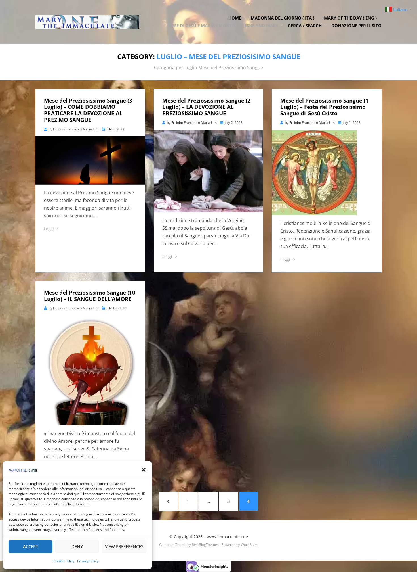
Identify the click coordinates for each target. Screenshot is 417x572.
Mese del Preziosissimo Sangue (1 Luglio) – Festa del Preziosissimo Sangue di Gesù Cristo (324, 107)
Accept (30, 546)
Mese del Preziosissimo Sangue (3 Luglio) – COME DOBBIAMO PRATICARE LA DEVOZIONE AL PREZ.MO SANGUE (88, 110)
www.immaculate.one (227, 536)
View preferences (124, 546)
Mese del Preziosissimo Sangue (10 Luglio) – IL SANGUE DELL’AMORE (89, 296)
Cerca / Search (305, 25)
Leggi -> (51, 228)
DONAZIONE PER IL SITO (356, 25)
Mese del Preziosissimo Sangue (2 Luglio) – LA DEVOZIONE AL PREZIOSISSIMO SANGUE (206, 107)
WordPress (249, 544)
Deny (77, 546)
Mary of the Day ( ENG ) (350, 18)
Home (234, 18)
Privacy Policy (87, 561)
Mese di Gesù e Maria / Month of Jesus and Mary (223, 25)
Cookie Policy (64, 561)
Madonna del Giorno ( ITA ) (282, 18)
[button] (143, 470)
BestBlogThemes (205, 544)
